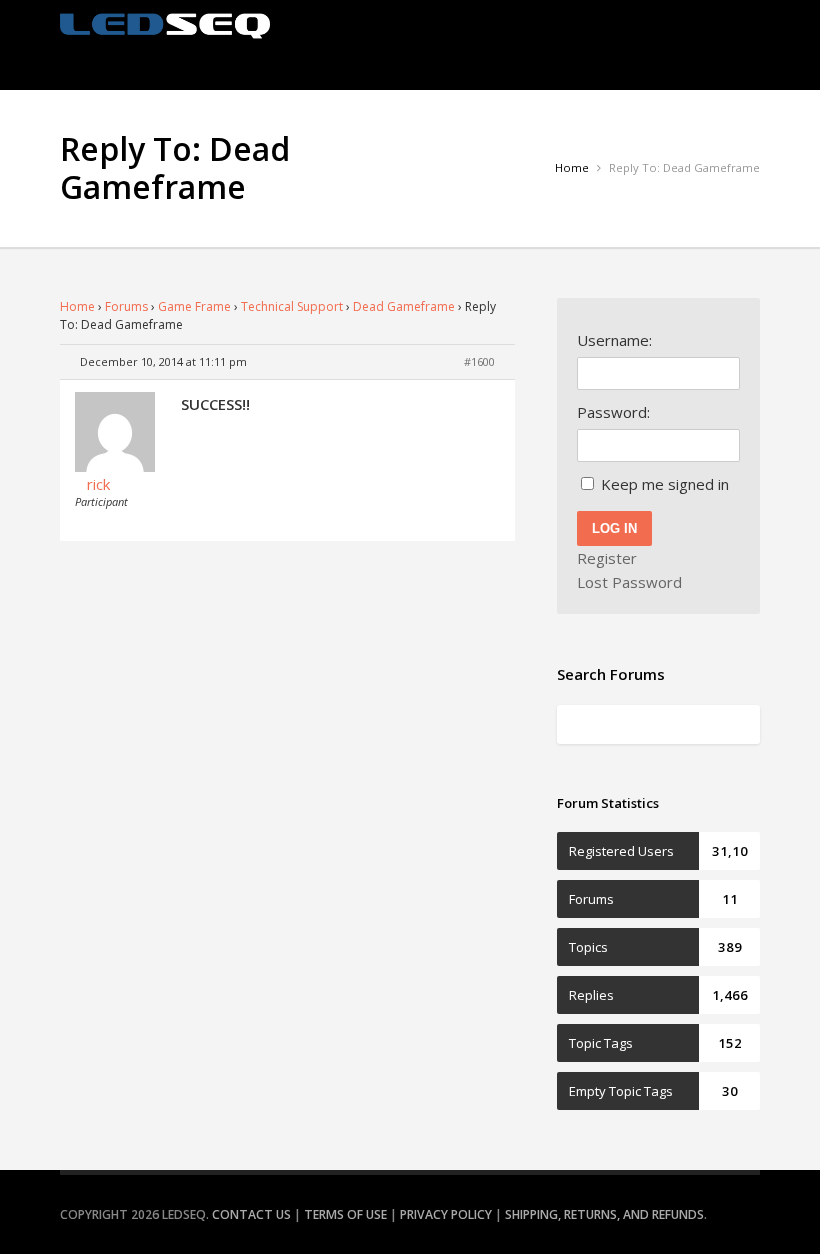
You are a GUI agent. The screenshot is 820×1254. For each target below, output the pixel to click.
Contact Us (251, 1214)
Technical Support (292, 306)
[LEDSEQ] (165, 26)
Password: (613, 412)
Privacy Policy (446, 1214)
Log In (614, 528)
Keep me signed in (665, 484)
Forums (126, 306)
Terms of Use (345, 1214)
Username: (614, 340)
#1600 (479, 361)
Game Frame (194, 306)
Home (77, 306)
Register (607, 558)
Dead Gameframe (404, 306)
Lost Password (629, 582)
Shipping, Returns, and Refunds (604, 1214)
